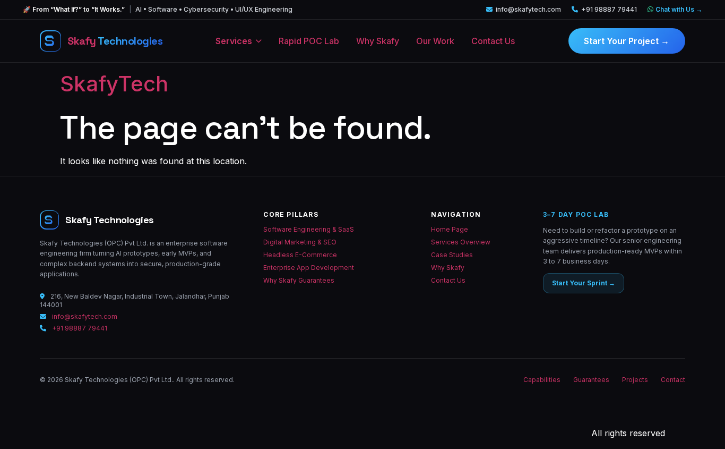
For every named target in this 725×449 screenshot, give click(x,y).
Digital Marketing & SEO (299, 242)
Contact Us (493, 41)
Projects (635, 380)
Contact (673, 380)
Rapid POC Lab (309, 41)
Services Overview (460, 242)
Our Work (435, 41)
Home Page (449, 229)
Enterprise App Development (308, 268)
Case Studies (452, 255)
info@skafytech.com (528, 9)
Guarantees (591, 380)
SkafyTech (114, 84)
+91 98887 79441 (609, 9)
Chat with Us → (678, 9)
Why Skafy (377, 41)
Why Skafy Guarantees (298, 280)
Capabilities (541, 380)
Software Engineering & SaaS (308, 229)
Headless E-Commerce (300, 255)
